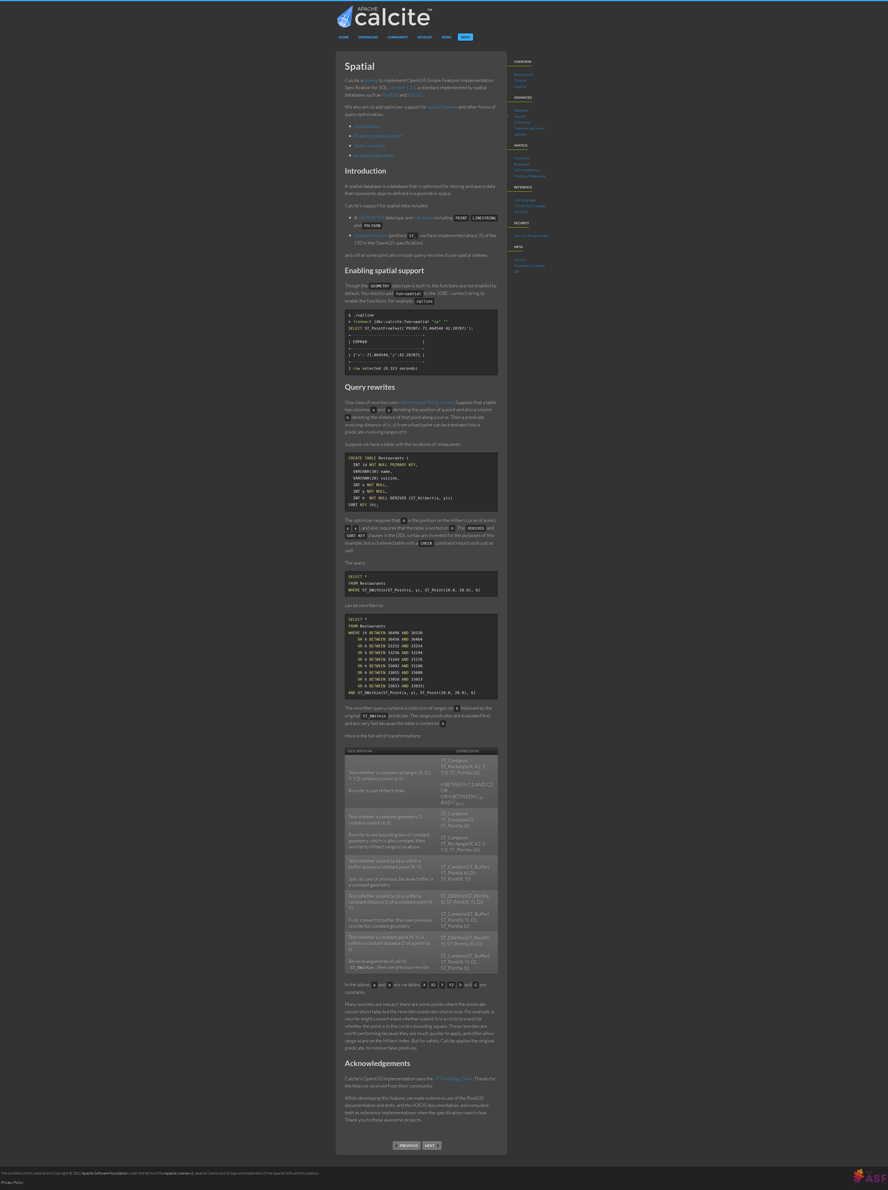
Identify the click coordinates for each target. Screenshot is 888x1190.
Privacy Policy (12, 1182)
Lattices (520, 134)
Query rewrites (369, 146)
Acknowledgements (374, 155)
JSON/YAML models (530, 206)
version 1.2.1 (403, 87)
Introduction (366, 126)
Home (344, 37)
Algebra (520, 86)
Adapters (521, 110)
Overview (522, 158)
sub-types (423, 218)
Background (523, 74)
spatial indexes (442, 107)
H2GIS (415, 95)
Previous (409, 1145)
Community (398, 37)
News (446, 37)
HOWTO (521, 212)
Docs (465, 37)
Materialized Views (529, 128)
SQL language (525, 200)
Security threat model (531, 236)
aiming (371, 80)
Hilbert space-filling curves (426, 402)
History (520, 259)
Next (430, 1145)
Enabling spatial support (378, 136)
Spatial (519, 116)
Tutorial (520, 80)
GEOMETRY (371, 218)
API (517, 271)
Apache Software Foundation (105, 1173)
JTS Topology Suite (453, 1079)
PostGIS (390, 95)
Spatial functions (371, 235)
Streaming (522, 122)
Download (368, 37)
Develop (425, 37)
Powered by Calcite (529, 265)
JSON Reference (527, 170)
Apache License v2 (179, 1173)
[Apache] (869, 1183)
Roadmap (521, 164)
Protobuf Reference (529, 176)
